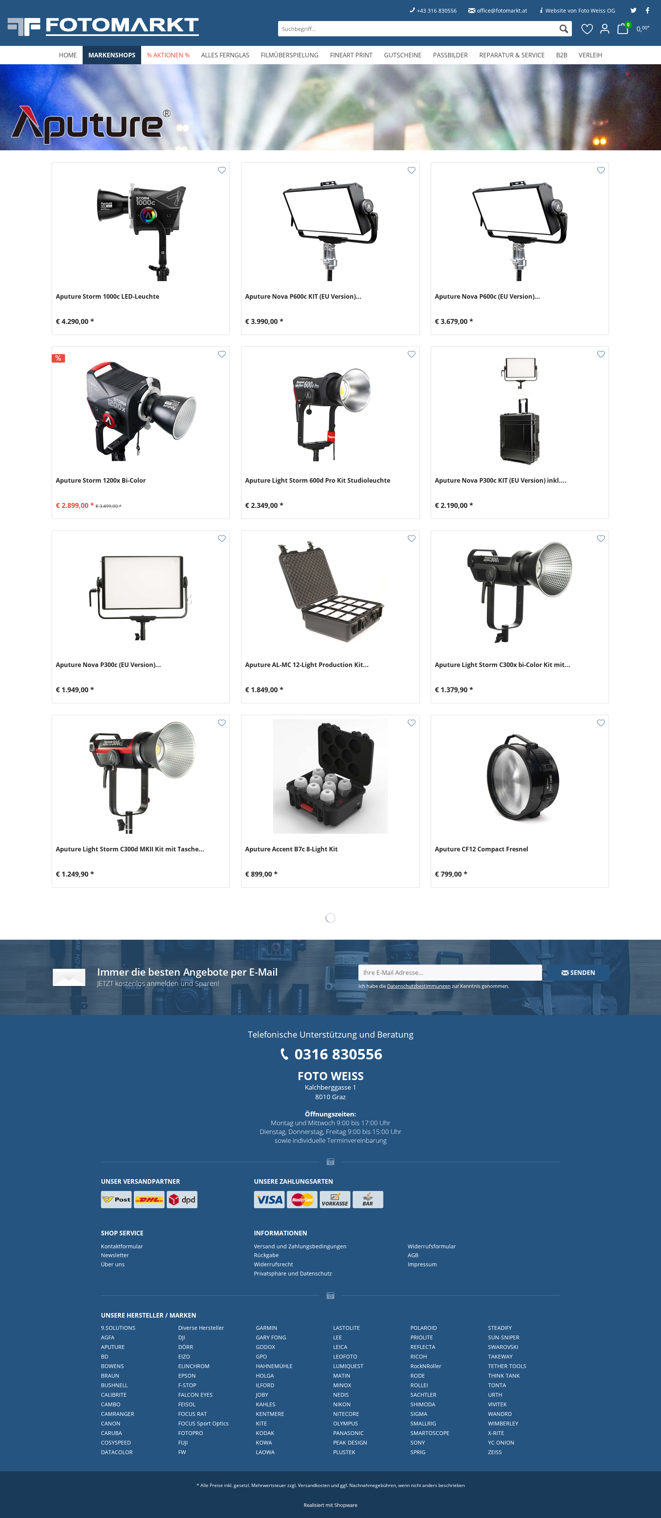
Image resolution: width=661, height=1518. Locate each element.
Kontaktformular (122, 1246)
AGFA (107, 1337)
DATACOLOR (117, 1452)
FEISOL (186, 1404)
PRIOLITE (421, 1337)
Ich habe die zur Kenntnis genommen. (433, 986)
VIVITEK (497, 1404)
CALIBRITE (114, 1394)
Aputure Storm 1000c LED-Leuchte (107, 297)
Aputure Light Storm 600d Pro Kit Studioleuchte (317, 481)
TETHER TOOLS (507, 1366)
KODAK (265, 1433)
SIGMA (418, 1413)
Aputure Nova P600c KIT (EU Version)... (303, 297)
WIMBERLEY (503, 1423)
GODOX (265, 1346)
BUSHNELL (114, 1385)
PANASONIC (348, 1433)
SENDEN (582, 972)
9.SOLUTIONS (118, 1327)
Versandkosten (314, 1485)
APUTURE (113, 1346)
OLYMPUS (345, 1423)
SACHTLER (423, 1394)
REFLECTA (422, 1346)
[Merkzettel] (587, 28)
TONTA (497, 1385)
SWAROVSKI (503, 1346)
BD (104, 1356)
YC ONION (501, 1442)
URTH (495, 1394)
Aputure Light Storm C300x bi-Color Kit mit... (502, 665)
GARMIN (266, 1327)
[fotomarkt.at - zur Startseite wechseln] (121, 27)
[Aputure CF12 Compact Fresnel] (520, 776)
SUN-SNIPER (503, 1337)
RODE (417, 1375)
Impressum (422, 1264)
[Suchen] (564, 28)
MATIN (341, 1375)
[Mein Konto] (605, 28)
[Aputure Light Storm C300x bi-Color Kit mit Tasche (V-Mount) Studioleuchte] (520, 592)
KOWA (264, 1442)
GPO (261, 1356)
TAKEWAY (500, 1356)
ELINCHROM (194, 1366)
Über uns (113, 1264)
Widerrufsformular (432, 1246)
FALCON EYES (195, 1394)
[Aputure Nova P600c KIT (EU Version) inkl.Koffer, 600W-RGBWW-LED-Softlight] (330, 223)
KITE (261, 1423)
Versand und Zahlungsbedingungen (300, 1246)
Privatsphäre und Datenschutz (293, 1273)
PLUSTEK (344, 1452)
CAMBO (110, 1404)
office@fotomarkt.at (502, 10)
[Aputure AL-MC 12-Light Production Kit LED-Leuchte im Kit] (330, 592)
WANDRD (500, 1413)
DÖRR (185, 1346)
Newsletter (115, 1255)
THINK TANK (504, 1375)
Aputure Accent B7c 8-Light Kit (291, 849)
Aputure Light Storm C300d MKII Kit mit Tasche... (130, 849)
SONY (417, 1442)
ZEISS (495, 1452)
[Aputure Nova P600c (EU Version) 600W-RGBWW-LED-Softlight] (520, 223)
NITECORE (346, 1413)
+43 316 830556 (437, 10)
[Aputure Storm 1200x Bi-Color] (141, 407)
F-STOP (187, 1385)
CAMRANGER (117, 1413)
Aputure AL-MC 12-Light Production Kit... (307, 665)
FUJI (183, 1442)
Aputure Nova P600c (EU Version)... (487, 297)
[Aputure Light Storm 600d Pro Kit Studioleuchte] (330, 407)
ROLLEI (419, 1385)
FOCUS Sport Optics (203, 1423)
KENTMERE (270, 1413)
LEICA (340, 1346)
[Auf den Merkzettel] (222, 170)
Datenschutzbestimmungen (419, 986)
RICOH (418, 1356)
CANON (110, 1423)
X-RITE (496, 1433)
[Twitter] (633, 10)
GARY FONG (271, 1337)
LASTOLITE (346, 1327)
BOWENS (112, 1366)
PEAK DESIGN (350, 1442)
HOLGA (265, 1375)
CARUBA (111, 1433)
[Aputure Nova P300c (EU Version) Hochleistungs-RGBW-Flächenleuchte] (141, 592)
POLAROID (423, 1327)
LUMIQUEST (348, 1366)
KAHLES (265, 1404)
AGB (413, 1255)
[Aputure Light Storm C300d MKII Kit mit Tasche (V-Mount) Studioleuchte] (141, 776)
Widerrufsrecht (273, 1264)
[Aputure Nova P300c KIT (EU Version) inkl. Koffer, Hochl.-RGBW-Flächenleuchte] (520, 407)
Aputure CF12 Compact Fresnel (481, 849)
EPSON (187, 1375)
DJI (181, 1337)
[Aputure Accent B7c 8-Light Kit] (330, 776)
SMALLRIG (423, 1423)
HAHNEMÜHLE (274, 1366)
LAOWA (265, 1452)
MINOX (342, 1385)
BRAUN (110, 1375)
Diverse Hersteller (201, 1327)
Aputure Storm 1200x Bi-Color (101, 481)
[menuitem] (425, 28)
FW (182, 1452)
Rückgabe (266, 1255)
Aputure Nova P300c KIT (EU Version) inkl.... (501, 481)
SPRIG (417, 1452)
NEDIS (341, 1394)
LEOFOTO (345, 1356)
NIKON (342, 1404)
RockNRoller (425, 1366)
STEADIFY (500, 1327)
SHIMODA (422, 1404)
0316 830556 (339, 1054)
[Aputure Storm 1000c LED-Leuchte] (141, 223)
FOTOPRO (190, 1433)
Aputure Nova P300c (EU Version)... (108, 665)
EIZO (184, 1356)
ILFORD (265, 1385)
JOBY (262, 1394)
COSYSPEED (116, 1442)
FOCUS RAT (192, 1413)
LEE (337, 1337)
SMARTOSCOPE (429, 1433)
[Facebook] (647, 10)
